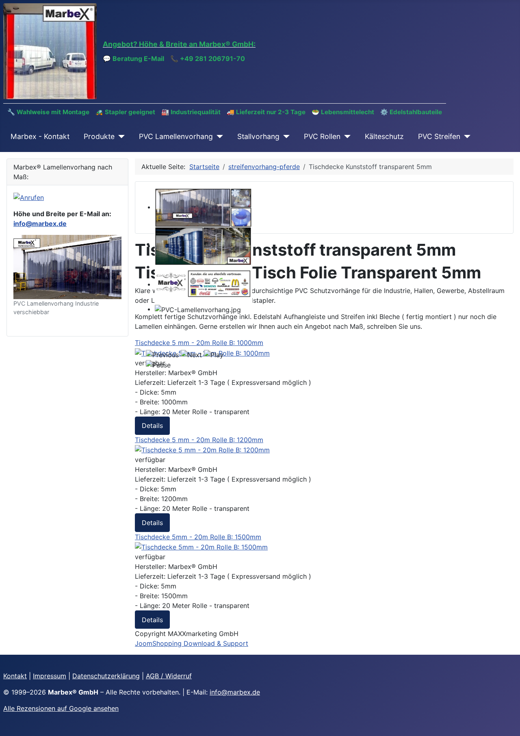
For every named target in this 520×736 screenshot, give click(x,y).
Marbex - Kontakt (40, 136)
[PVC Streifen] (465, 136)
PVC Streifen (439, 136)
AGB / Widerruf (169, 676)
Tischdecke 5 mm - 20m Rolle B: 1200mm (199, 440)
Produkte (99, 136)
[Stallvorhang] (285, 136)
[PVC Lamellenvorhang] (218, 136)
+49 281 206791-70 (212, 58)
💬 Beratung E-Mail (133, 58)
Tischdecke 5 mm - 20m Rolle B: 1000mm (199, 343)
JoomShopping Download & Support (191, 643)
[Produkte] (120, 136)
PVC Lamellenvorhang (176, 136)
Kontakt (15, 676)
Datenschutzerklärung (106, 676)
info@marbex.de (40, 223)
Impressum (49, 676)
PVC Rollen (322, 136)
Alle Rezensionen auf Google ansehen (61, 708)
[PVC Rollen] (345, 136)
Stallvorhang (258, 136)
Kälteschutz (384, 136)
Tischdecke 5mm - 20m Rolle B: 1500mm (198, 537)
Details (152, 425)
